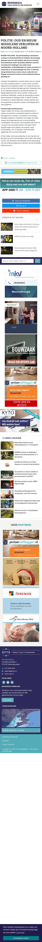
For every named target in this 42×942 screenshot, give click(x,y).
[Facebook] (4, 682)
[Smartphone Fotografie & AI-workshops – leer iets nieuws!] (7, 494)
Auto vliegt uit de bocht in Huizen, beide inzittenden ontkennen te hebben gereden (27, 226)
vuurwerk (11, 158)
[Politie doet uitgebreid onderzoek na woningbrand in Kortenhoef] (7, 504)
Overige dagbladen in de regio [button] (13, 730)
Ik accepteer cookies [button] (21, 938)
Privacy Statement (8, 744)
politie (5, 158)
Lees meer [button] (20, 932)
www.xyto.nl (9, 674)
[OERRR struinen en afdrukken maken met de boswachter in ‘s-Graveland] (7, 455)
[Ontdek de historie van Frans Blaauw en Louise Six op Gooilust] (7, 465)
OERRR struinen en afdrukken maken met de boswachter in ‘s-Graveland (27, 454)
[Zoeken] (37, 261)
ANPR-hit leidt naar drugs (24, 236)
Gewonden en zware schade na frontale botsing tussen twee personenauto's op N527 (26, 474)
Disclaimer (5, 740)
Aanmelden (7, 700)
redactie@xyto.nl (11, 671)
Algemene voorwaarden (10, 737)
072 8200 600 (10, 668)
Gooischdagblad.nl (14, 3)
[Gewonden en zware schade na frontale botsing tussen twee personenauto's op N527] (7, 475)
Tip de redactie (22, 211)
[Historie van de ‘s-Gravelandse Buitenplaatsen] (7, 513)
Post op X (22, 206)
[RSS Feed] (12, 682)
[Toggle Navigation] (38, 4)
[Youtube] (8, 682)
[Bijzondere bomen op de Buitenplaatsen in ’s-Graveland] (7, 445)
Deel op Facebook (22, 201)
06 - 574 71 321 (29, 190)
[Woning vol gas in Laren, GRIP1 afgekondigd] (7, 484)
